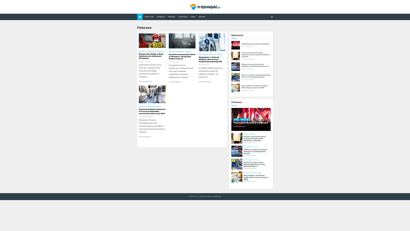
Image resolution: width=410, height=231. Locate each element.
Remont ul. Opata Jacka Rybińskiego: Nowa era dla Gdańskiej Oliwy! (256, 76)
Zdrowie (188, 52)
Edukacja (246, 173)
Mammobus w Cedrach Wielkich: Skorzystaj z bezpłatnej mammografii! (210, 59)
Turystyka (149, 17)
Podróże (171, 17)
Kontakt (202, 17)
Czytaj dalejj (145, 81)
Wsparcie (252, 134)
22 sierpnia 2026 (250, 142)
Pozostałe (182, 17)
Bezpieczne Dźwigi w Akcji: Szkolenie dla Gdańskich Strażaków (151, 56)
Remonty (255, 160)
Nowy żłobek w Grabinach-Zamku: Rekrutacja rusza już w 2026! (255, 87)
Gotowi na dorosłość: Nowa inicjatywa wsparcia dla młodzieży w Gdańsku (256, 55)
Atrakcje (161, 17)
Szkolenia (160, 51)
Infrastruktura (247, 160)
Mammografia (203, 54)
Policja (256, 147)
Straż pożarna (151, 51)
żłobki (259, 173)
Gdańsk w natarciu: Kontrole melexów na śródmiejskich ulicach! (255, 65)
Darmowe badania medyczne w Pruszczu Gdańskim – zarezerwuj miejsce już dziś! (152, 111)
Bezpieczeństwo (248, 147)
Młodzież (246, 134)
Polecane (142, 51)
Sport (236, 119)
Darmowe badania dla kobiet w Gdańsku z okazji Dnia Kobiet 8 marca (182, 56)
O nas (193, 17)
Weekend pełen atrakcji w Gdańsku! (255, 44)
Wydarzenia (180, 52)
